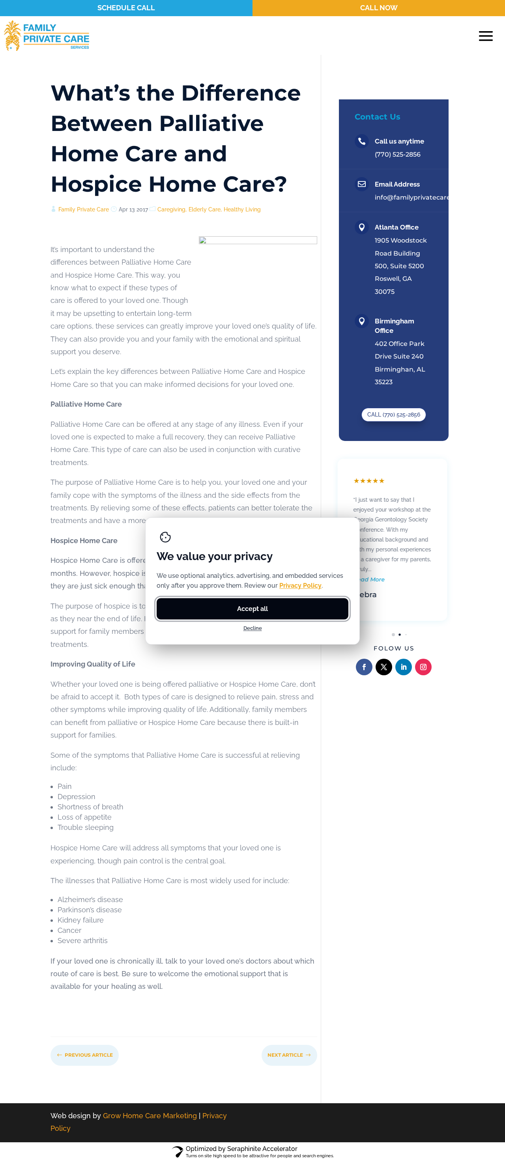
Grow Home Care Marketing (150, 1116)
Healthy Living (242, 209)
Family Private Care (83, 209)
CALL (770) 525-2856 (393, 414)
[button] (387, 634)
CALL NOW (379, 8)
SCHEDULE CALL (126, 8)
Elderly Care (205, 209)
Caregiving (171, 209)
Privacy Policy (300, 585)
